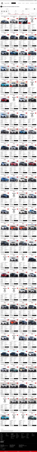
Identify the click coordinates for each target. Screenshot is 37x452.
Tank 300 (1, 438)
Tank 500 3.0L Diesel (13, 435)
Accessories (22, 437)
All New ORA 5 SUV (3, 440)
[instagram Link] (36, 0)
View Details (2, 30)
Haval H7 (1, 437)
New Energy (27, 437)
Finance (17, 437)
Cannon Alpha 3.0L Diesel (13, 436)
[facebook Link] (34, 0)
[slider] (14, 14)
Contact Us (7, 30)
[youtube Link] (35, 0)
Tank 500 (1, 439)
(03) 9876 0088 (3, 446)
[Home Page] (2, 3)
